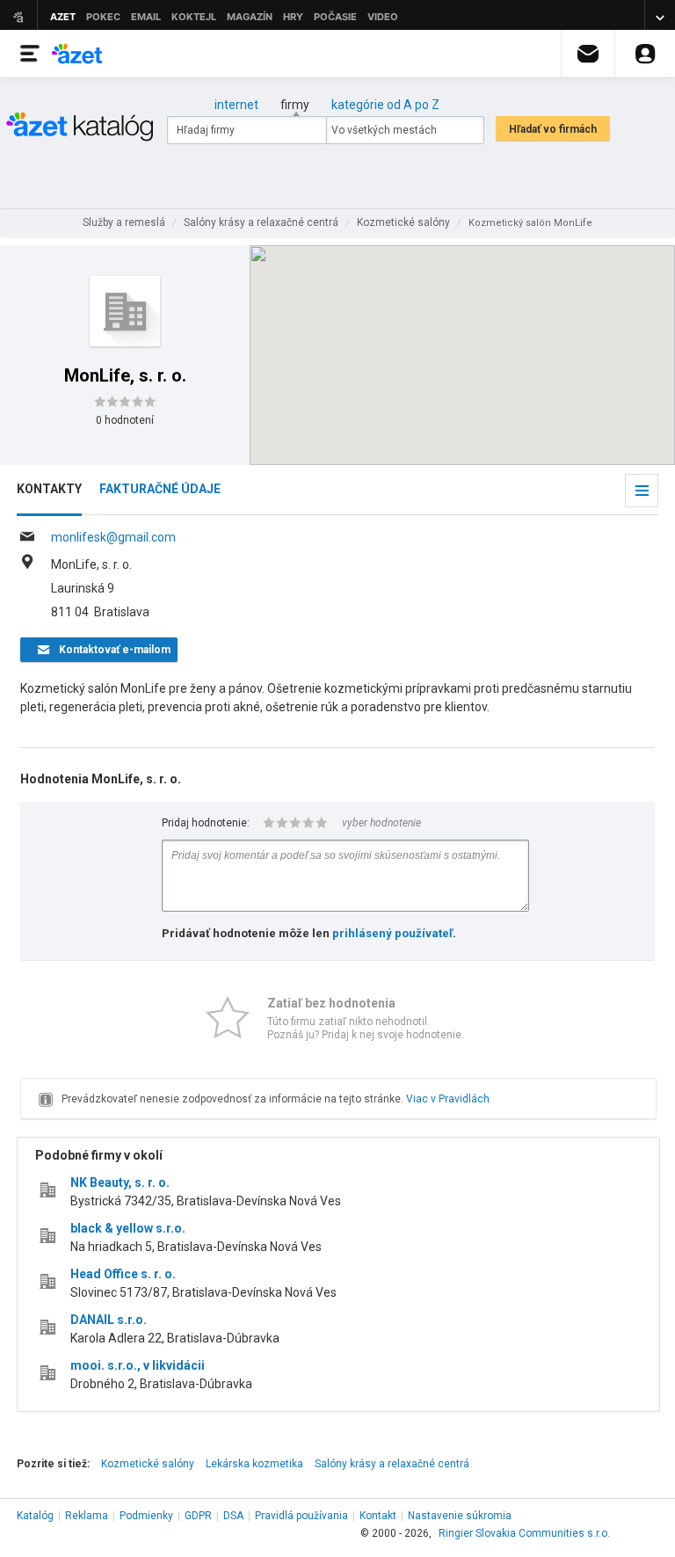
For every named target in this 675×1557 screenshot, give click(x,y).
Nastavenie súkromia (460, 1516)
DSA (233, 1516)
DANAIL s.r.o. (108, 1320)
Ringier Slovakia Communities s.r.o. (524, 1533)
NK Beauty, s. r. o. (120, 1182)
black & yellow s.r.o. (127, 1228)
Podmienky (146, 1516)
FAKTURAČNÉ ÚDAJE (160, 489)
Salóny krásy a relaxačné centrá (392, 1464)
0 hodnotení (125, 420)
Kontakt (377, 1516)
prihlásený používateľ (392, 933)
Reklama (86, 1516)
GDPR (198, 1516)
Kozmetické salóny (147, 1464)
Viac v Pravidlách (448, 1099)
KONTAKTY (49, 489)
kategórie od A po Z (385, 105)
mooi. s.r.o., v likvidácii (137, 1365)
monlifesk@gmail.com (113, 537)
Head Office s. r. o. (123, 1274)
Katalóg (35, 1516)
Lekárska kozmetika (254, 1464)
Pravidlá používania (301, 1516)
